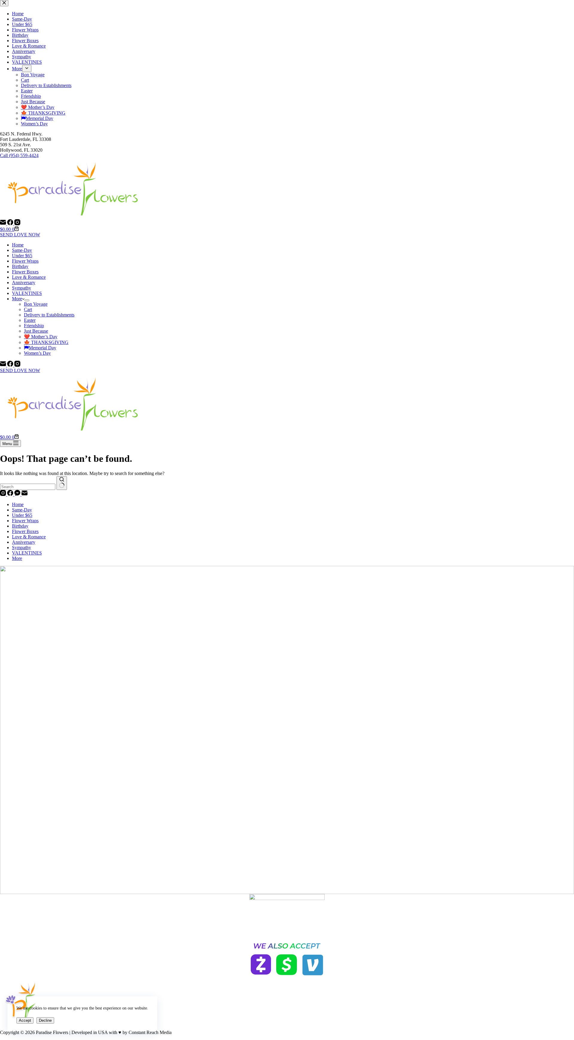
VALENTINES (27, 293)
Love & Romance (29, 277)
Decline (45, 1020)
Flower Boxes (25, 271)
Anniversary (23, 282)
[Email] (3, 223)
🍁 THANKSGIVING (46, 342)
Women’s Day (37, 353)
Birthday (20, 266)
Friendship (34, 325)
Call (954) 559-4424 (19, 155)
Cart (28, 309)
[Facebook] (10, 223)
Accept (25, 1020)
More (17, 298)
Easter (30, 320)
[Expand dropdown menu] (27, 300)
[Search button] (62, 483)
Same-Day (22, 250)
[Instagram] (17, 223)
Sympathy (21, 287)
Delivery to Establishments (49, 314)
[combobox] (27, 487)
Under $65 (22, 255)
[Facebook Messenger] (18, 494)
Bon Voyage (36, 304)
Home (18, 244)
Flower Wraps (25, 261)
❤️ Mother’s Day (40, 336)
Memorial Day (42, 347)
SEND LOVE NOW (20, 234)
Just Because (36, 331)
